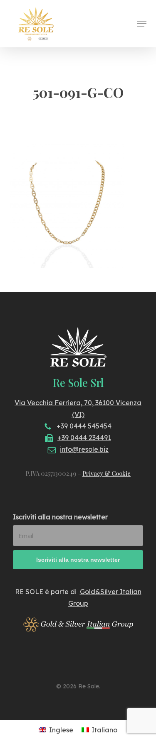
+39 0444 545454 (83, 426)
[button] (141, 24)
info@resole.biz (84, 449)
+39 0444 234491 (84, 437)
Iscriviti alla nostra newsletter (60, 517)
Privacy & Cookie (106, 473)
